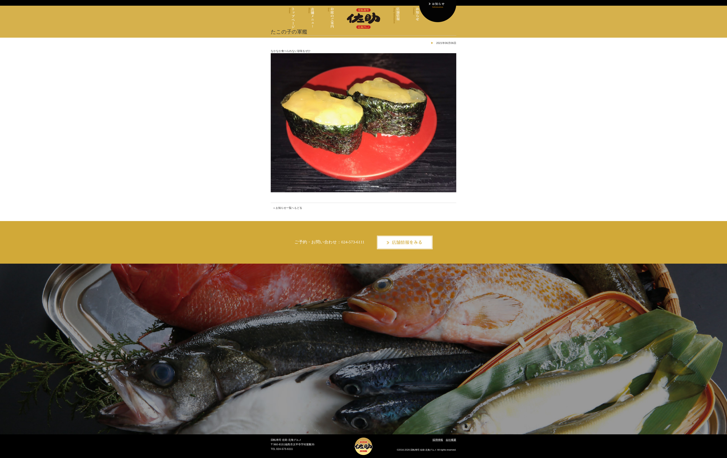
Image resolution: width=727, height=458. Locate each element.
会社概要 (451, 439)
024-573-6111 (352, 242)
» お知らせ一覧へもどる (287, 207)
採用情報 (437, 439)
